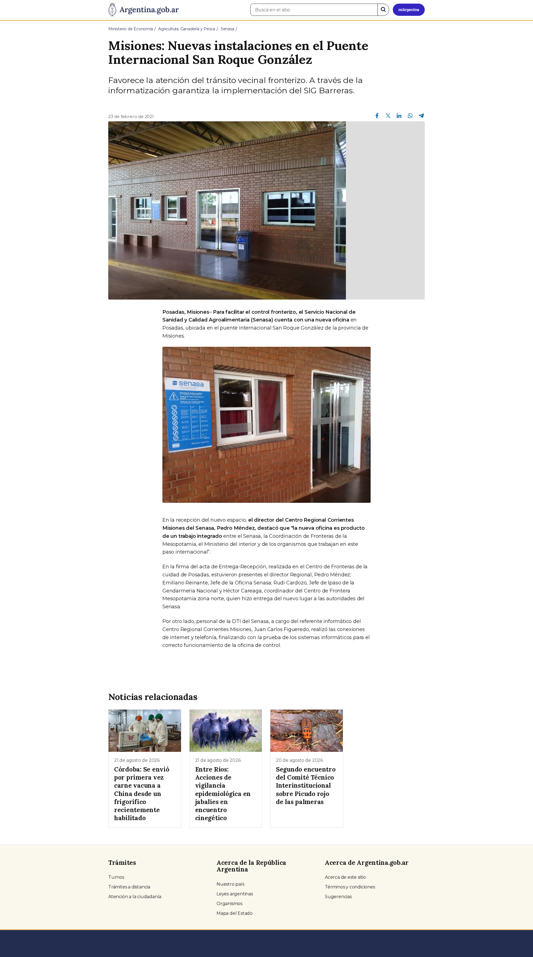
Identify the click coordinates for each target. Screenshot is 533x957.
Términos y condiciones (350, 887)
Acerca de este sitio (345, 877)
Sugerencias (338, 896)
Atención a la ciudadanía (134, 896)
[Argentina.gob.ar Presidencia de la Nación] (143, 10)
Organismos (229, 903)
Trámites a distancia (129, 887)
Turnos (116, 877)
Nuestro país (230, 884)
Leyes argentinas (235, 893)
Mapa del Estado (235, 913)
